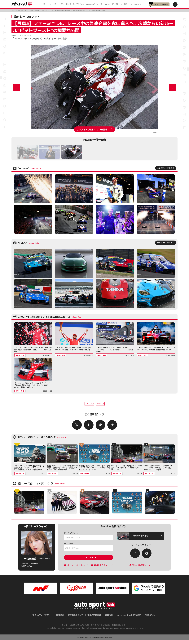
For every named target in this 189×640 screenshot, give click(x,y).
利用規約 (60, 615)
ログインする (87, 557)
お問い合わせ (151, 615)
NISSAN (101, 404)
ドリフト (115, 4)
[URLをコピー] (112, 425)
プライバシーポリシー (42, 615)
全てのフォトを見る (164, 168)
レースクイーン (126, 4)
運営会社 (109, 615)
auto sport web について (129, 615)
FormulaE (90, 404)
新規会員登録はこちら (103, 565)
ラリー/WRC (105, 4)
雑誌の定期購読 (94, 615)
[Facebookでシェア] (89, 425)
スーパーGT (47, 4)
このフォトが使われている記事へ (93, 129)
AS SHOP (138, 4)
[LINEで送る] (100, 425)
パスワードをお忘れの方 (77, 565)
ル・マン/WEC (78, 4)
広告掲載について (75, 615)
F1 (40, 4)
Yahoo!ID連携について (142, 565)
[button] (172, 87)
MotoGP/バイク (92, 4)
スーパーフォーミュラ (62, 4)
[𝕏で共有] (77, 425)
